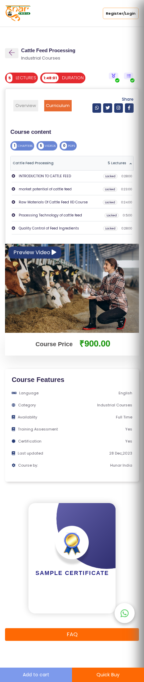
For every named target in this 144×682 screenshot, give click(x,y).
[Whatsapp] (96, 108)
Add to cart (36, 674)
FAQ (72, 634)
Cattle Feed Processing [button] (69, 163)
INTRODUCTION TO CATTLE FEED (44, 176)
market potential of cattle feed (45, 189)
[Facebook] (129, 108)
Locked (110, 176)
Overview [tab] (25, 105)
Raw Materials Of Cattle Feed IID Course (53, 202)
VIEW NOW (72, 603)
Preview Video (32, 252)
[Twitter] (107, 108)
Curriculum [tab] (58, 105)
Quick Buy (108, 674)
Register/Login (121, 13)
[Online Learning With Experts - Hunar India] (17, 13)
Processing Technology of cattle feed (50, 215)
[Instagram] (118, 108)
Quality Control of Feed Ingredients (48, 228)
